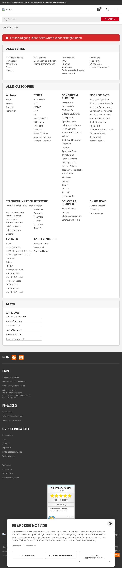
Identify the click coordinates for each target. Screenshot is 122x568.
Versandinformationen (11, 420)
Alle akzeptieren (94, 557)
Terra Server (67, 173)
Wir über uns (7, 412)
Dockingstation (69, 162)
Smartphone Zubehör (100, 114)
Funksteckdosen (97, 205)
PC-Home (38, 125)
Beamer (65, 181)
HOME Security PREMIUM (18, 254)
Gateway (94, 209)
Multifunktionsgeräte (72, 216)
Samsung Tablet (97, 133)
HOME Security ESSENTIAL (19, 250)
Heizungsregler (97, 213)
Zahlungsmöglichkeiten (12, 416)
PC (35, 114)
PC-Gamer (39, 122)
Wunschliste (7, 473)
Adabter (38, 205)
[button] (117, 350)
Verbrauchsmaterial (71, 219)
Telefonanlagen (13, 230)
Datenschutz (7, 435)
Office (9, 262)
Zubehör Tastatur (42, 140)
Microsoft (10, 258)
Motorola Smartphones (101, 107)
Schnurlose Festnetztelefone (14, 221)
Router (37, 220)
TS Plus (9, 265)
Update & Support (14, 277)
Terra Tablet (95, 137)
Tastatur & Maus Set (71, 139)
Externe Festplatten (71, 125)
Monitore (66, 177)
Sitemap (5, 443)
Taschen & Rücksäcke (72, 169)
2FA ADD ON (12, 284)
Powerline (38, 213)
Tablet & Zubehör (98, 122)
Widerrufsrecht (8, 456)
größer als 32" (68, 196)
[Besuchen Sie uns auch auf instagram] (21, 357)
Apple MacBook (69, 151)
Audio (8, 99)
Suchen (110, 19)
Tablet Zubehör (97, 140)
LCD (36, 103)
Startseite (6, 27)
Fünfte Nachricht (14, 334)
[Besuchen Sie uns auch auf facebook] (14, 357)
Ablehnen (27, 555)
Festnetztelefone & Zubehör (19, 205)
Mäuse (65, 136)
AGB (4, 439)
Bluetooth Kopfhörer (99, 99)
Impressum (6, 447)
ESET (8, 243)
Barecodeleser (69, 208)
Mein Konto (7, 469)
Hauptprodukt (12, 273)
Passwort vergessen (10, 477)
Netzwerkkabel (41, 250)
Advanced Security (15, 269)
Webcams (66, 143)
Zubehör (38, 129)
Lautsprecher (68, 117)
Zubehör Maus (41, 133)
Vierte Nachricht (14, 330)
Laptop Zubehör (69, 158)
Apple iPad (95, 125)
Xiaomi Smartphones (100, 118)
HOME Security (13, 247)
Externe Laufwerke (71, 113)
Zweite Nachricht (14, 321)
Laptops (66, 147)
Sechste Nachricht (15, 338)
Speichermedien (69, 121)
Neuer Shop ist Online (16, 316)
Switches (38, 224)
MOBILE (37, 107)
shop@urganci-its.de (16, 386)
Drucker (65, 212)
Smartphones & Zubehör (101, 103)
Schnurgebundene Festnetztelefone (15, 214)
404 (16, 27)
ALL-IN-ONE (39, 99)
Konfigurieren (61, 555)
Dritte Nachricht (13, 325)
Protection (11, 110)
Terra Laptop (68, 154)
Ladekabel (39, 247)
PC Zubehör (67, 110)
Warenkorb (6, 465)
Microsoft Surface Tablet (102, 129)
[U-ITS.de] (7, 9)
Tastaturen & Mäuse (71, 132)
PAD (36, 110)
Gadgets (10, 107)
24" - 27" (66, 188)
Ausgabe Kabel (41, 243)
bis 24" (65, 184)
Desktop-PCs (68, 106)
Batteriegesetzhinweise (12, 452)
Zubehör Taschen (42, 137)
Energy (9, 103)
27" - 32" (66, 192)
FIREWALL (38, 209)
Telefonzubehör (13, 226)
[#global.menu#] (116, 9)
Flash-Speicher (69, 128)
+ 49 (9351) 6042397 (10, 377)
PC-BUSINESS (41, 118)
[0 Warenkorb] (107, 9)
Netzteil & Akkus (69, 166)
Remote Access (13, 280)
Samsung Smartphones (101, 110)
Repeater (38, 216)
